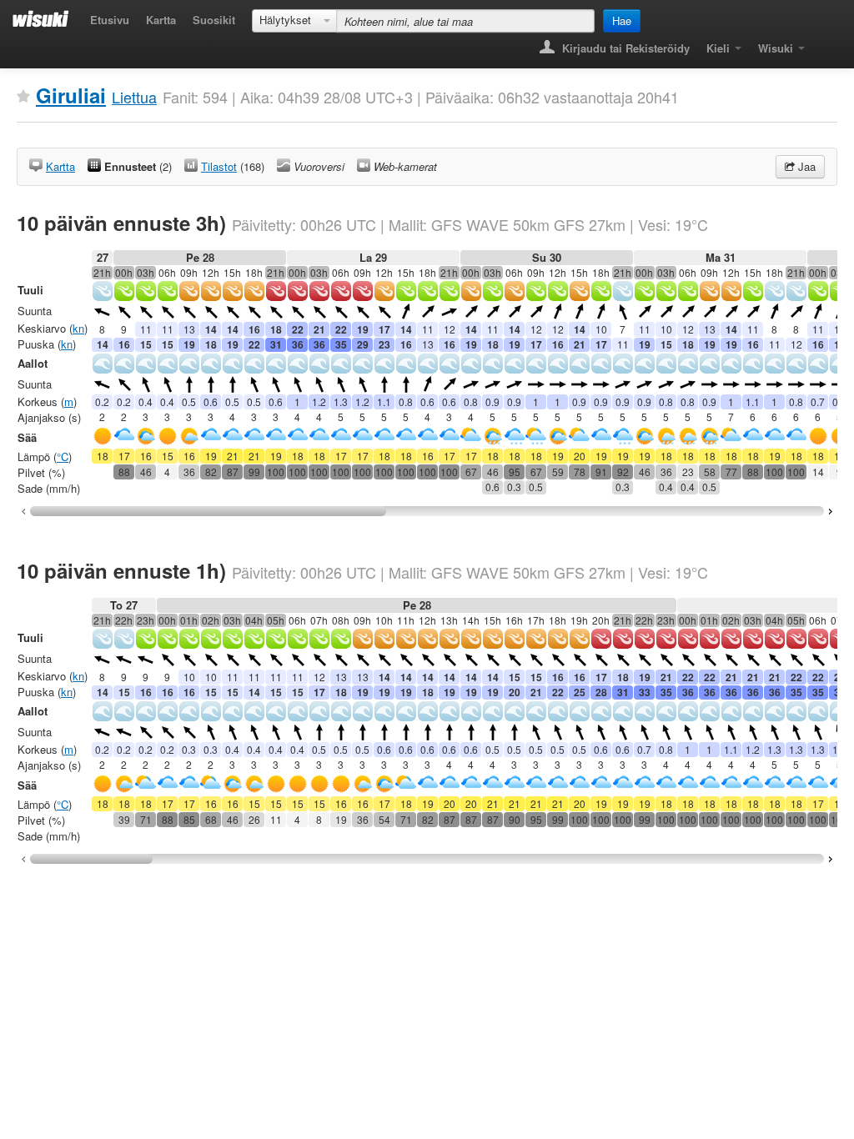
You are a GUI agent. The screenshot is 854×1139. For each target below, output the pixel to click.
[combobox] (294, 21)
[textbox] (465, 21)
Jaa (805, 166)
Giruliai (71, 95)
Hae (621, 20)
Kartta (161, 20)
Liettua (134, 97)
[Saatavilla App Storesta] (825, 43)
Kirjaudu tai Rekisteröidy (624, 48)
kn (78, 328)
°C (62, 456)
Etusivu (109, 20)
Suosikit (214, 20)
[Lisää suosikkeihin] (23, 96)
